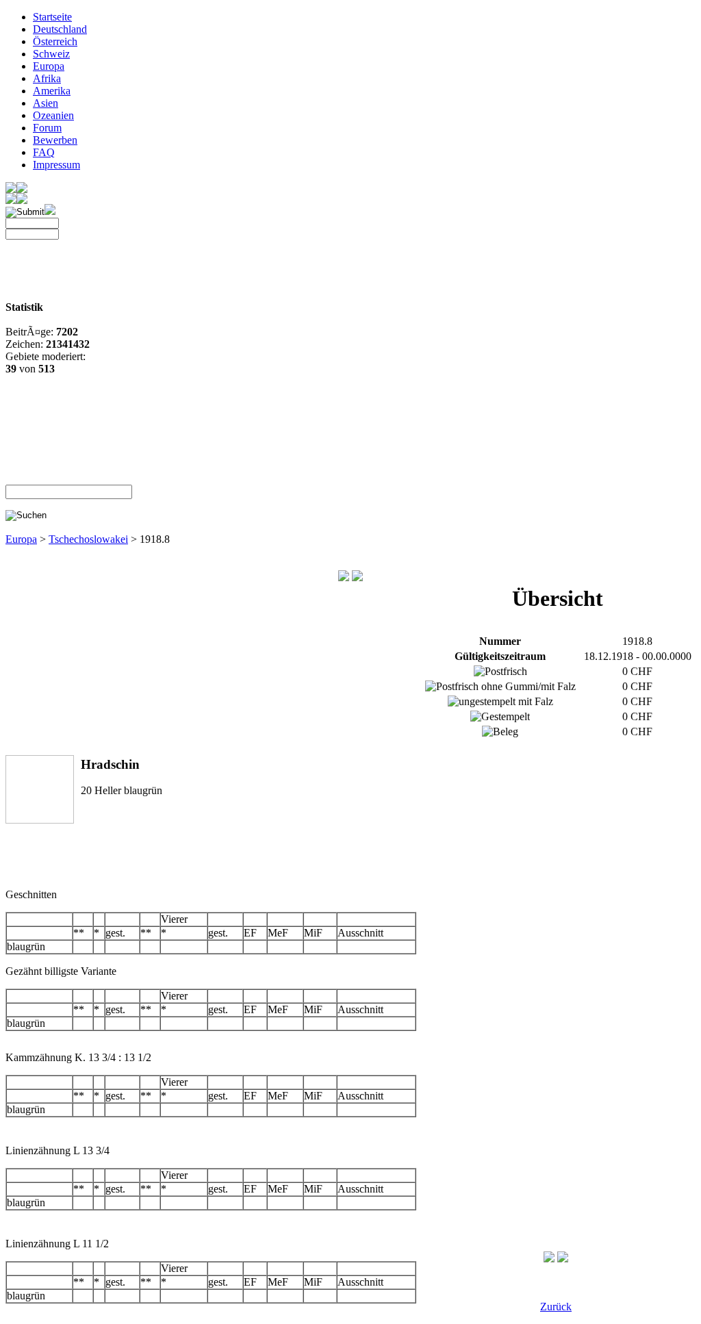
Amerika (52, 91)
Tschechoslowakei (88, 539)
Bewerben (55, 140)
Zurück (556, 1306)
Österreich (55, 41)
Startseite (52, 17)
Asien (45, 103)
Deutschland (60, 29)
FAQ (44, 152)
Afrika (47, 78)
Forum (47, 127)
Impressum (56, 164)
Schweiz (51, 54)
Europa (48, 66)
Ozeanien (53, 115)
